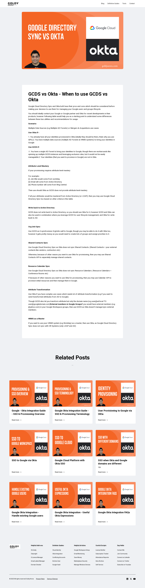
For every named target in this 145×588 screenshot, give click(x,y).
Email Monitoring (79, 554)
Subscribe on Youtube (124, 564)
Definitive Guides (113, 3)
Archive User (56, 561)
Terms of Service (52, 579)
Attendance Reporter (102, 557)
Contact (132, 3)
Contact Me (120, 550)
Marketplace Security (80, 561)
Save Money (78, 557)
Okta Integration (57, 554)
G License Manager (37, 557)
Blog (102, 3)
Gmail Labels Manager (38, 561)
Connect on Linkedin (123, 557)
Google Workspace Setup (82, 550)
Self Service (99, 564)
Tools (124, 3)
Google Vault (56, 564)
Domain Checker (36, 564)
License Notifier (100, 550)
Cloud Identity (56, 550)
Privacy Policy (40, 579)
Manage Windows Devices (82, 564)
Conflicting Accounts (58, 557)
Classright (34, 554)
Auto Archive (100, 561)
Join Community (122, 554)
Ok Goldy (33, 550)
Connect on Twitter (123, 561)
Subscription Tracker (102, 554)
